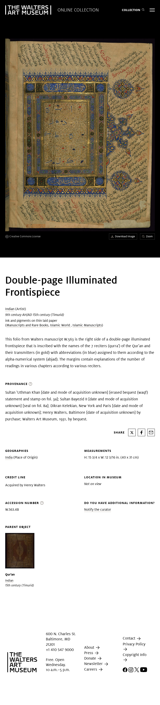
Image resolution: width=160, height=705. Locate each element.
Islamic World (60, 325)
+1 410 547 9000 (60, 649)
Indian (9, 309)
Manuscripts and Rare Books (27, 325)
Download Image (125, 236)
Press (89, 652)
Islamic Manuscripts (87, 325)
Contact (129, 638)
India (8, 457)
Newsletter (94, 663)
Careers (91, 669)
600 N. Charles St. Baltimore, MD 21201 (61, 639)
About (89, 647)
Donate (90, 658)
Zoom (149, 236)
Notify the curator (97, 509)
